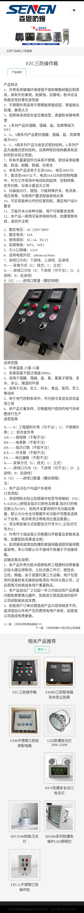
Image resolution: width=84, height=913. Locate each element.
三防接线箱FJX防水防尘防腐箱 (63, 627)
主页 (9, 50)
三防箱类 (27, 50)
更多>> (42, 649)
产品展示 (17, 50)
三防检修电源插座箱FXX (28, 624)
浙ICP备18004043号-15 (64, 909)
